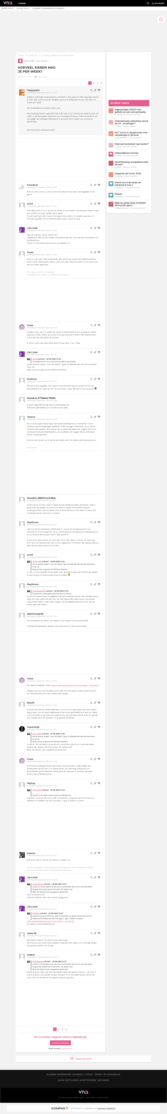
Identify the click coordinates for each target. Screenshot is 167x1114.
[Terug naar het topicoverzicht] (20, 62)
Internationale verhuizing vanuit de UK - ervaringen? (131, 122)
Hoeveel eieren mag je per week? (58, 55)
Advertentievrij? (88, 1080)
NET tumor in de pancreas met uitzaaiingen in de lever (131, 133)
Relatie (118, 194)
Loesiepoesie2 (38, 591)
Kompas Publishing (106, 1108)
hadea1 (31, 955)
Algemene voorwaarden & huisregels (48, 8)
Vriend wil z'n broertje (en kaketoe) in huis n (128, 183)
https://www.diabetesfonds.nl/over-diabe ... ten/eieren (75, 685)
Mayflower (33, 522)
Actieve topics (23, 8)
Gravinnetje (33, 727)
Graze (30, 325)
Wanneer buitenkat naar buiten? (132, 144)
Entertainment (123, 208)
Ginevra (31, 417)
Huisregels (78, 1074)
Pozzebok (32, 185)
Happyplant (33, 90)
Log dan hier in (67, 1048)
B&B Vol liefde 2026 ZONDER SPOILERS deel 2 (130, 204)
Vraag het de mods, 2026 (128, 173)
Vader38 (31, 933)
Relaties (120, 187)
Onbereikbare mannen (127, 153)
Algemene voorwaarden (58, 1074)
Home (21, 55)
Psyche (119, 155)
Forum (22, 3)
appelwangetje (35, 614)
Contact (89, 1074)
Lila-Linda (32, 228)
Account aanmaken (60, 1043)
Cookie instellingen (68, 1080)
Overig (119, 114)
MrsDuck (32, 379)
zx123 (30, 204)
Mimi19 (31, 703)
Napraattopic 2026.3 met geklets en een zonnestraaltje (130, 110)
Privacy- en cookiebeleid (107, 1074)
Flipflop (31, 783)
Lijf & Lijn (33, 55)
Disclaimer (103, 1080)
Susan (30, 252)
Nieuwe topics (8, 8)
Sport (119, 167)
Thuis (119, 126)
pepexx (31, 853)
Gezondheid (122, 137)
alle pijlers (42, 61)
